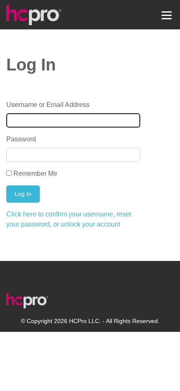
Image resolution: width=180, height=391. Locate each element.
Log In (23, 193)
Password (21, 139)
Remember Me (35, 173)
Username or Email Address (48, 104)
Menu (166, 14)
